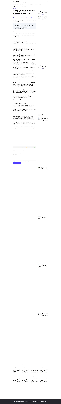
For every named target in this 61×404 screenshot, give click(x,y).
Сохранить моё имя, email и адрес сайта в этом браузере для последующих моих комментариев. (24, 161)
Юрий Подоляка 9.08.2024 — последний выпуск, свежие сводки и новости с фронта (44, 12)
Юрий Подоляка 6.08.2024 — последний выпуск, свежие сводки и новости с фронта (44, 66)
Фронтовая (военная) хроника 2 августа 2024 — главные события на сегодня (45, 314)
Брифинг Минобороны (16, 6)
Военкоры (16, 1)
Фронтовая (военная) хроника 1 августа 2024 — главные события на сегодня (25, 379)
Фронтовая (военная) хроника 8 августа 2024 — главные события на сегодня (45, 168)
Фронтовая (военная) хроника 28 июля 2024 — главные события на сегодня (44, 379)
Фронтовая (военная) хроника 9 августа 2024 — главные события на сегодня (45, 119)
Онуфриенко (14, 8)
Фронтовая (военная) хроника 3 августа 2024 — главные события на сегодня (45, 266)
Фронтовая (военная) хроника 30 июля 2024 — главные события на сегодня (35, 379)
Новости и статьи (23, 6)
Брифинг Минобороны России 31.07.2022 (20, 28)
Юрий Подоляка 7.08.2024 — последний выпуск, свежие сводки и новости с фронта (44, 17)
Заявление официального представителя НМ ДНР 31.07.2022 (23, 27)
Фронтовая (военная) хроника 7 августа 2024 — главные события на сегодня (45, 217)
